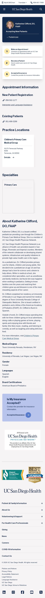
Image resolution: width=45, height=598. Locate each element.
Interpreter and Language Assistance (17, 105)
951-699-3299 (11, 121)
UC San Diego (7, 582)
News (4, 536)
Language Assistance (9, 580)
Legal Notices (7, 577)
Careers (5, 543)
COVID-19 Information (11, 549)
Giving (4, 530)
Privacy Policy (7, 571)
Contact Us (7, 556)
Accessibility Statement (10, 574)
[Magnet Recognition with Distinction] (13, 475)
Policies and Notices (9, 568)
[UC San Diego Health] (22, 491)
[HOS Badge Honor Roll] (34, 474)
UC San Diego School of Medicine (14, 585)
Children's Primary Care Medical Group (15, 141)
